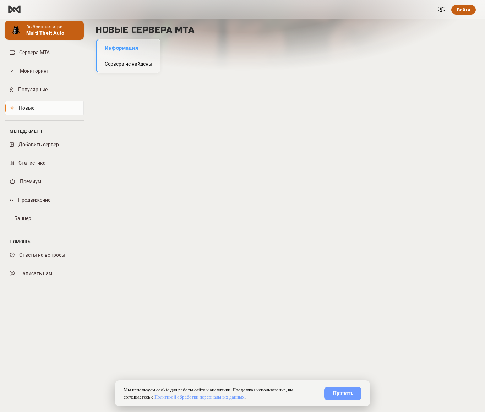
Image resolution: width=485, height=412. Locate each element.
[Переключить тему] (441, 9)
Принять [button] (343, 393)
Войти (463, 9)
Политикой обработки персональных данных (199, 397)
